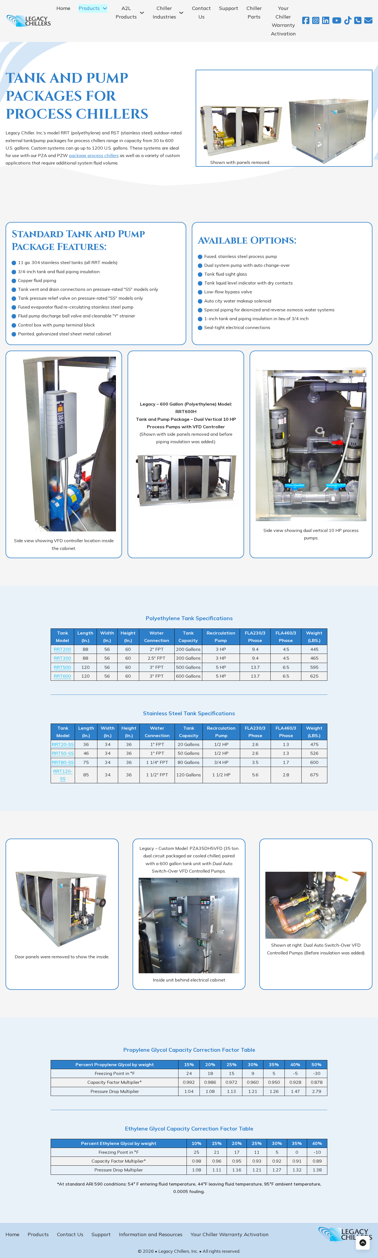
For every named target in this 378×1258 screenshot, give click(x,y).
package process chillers (94, 155)
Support (228, 8)
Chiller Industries (164, 12)
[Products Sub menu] (104, 8)
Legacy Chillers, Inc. (178, 1251)
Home (63, 8)
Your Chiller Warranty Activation (283, 21)
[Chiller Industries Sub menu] (181, 12)
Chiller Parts (254, 12)
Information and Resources (150, 1234)
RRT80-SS (63, 762)
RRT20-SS (63, 744)
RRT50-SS (63, 753)
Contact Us (201, 12)
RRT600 (62, 676)
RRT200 (62, 649)
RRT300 (62, 658)
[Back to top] (363, 1243)
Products (38, 1234)
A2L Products (126, 12)
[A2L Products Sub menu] (141, 12)
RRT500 (62, 667)
